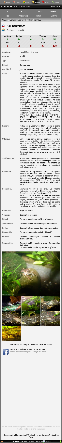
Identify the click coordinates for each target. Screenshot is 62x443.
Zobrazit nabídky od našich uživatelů (36, 219)
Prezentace (23, 16)
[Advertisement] (31, 391)
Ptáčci (27, 2)
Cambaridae (25, 65)
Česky (20, 20)
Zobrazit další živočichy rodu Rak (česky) (38, 247)
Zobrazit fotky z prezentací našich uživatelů (39, 228)
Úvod (8, 11)
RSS (25, 441)
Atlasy (23, 11)
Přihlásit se (56, 7)
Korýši (22, 56)
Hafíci (8, 2)
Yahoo (34, 345)
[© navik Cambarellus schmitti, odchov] (31, 318)
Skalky (46, 2)
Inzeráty (54, 11)
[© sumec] (11, 333)
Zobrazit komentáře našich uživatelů (36, 232)
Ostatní (54, 16)
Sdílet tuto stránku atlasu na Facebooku (27, 349)
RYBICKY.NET (7, 7)
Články (39, 11)
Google (26, 345)
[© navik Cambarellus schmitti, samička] (11, 318)
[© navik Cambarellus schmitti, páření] (50, 303)
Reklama (31, 441)
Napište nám (39, 441)
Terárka (57, 2)
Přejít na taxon (26, 210)
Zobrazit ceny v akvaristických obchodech (38, 224)
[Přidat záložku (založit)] (2, 442)
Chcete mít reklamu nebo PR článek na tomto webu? (26, 435)
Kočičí (17, 2)
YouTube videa (45, 345)
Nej (7, 16)
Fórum (38, 16)
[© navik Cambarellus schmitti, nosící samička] (31, 303)
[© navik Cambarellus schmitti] (11, 303)
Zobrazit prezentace (28, 215)
